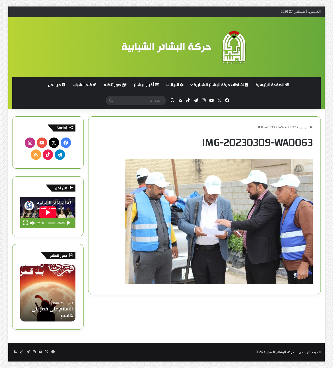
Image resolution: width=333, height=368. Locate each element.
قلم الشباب (83, 84)
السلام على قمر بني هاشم (52, 312)
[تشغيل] (68, 223)
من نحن (55, 84)
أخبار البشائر (144, 84)
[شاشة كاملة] (25, 223)
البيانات (173, 84)
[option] (47, 292)
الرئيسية (303, 127)
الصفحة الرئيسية (270, 84)
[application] (47, 212)
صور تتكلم (113, 84)
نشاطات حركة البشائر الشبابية (219, 84)
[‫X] (54, 142)
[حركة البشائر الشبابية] (166, 47)
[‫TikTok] (48, 154)
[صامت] (32, 223)
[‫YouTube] (42, 142)
